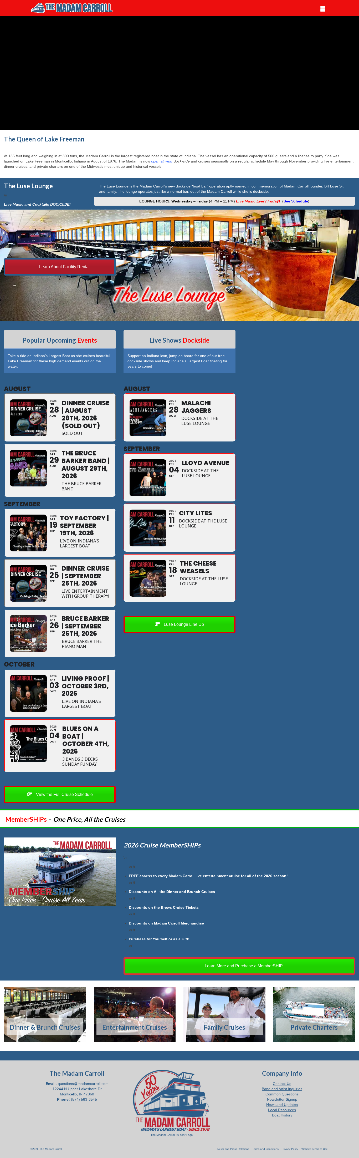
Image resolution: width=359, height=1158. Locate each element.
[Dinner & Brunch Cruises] (45, 1014)
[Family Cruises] (224, 1014)
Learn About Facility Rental (64, 267)
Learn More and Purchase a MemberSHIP (243, 966)
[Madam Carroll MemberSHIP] (60, 871)
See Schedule (296, 201)
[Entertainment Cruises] (135, 1014)
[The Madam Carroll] (77, 8)
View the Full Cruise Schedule (64, 794)
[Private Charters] (314, 1014)
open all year (162, 161)
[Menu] (322, 9)
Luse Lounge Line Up (183, 624)
